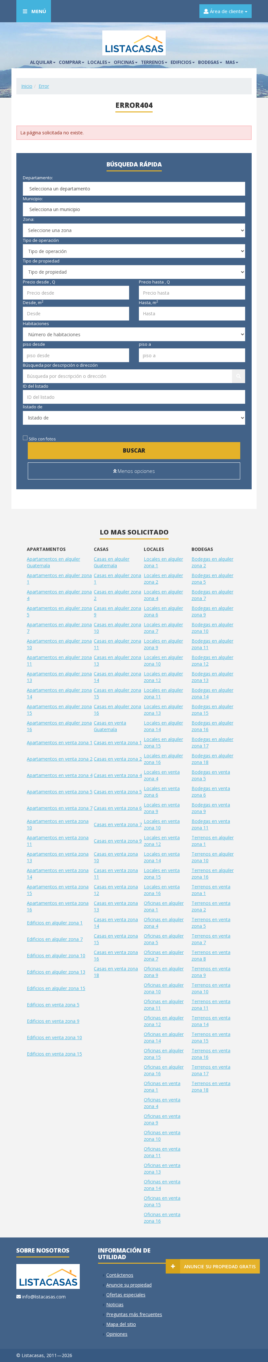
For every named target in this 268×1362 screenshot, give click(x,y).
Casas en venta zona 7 (118, 824)
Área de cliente (227, 11)
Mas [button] (230, 62)
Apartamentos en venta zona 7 (59, 808)
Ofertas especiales (125, 1295)
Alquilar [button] (41, 62)
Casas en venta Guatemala (110, 726)
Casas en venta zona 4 (118, 775)
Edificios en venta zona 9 (53, 1021)
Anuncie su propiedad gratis (220, 1266)
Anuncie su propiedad (129, 1285)
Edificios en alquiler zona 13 (56, 972)
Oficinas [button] (124, 62)
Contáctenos (119, 1275)
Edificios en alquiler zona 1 (55, 923)
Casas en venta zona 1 (118, 742)
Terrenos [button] (152, 62)
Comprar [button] (70, 62)
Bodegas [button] (208, 62)
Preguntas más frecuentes (134, 1314)
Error (44, 86)
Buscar (134, 450)
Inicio (26, 86)
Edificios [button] (181, 62)
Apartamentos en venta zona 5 (59, 791)
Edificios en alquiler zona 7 (55, 939)
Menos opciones (135, 471)
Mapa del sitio (121, 1324)
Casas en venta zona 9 (118, 841)
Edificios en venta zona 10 (54, 1037)
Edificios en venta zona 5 (53, 1005)
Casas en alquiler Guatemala (111, 562)
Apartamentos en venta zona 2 (59, 759)
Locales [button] (97, 62)
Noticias (115, 1304)
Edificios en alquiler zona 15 (56, 988)
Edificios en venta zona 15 (54, 1054)
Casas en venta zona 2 (118, 759)
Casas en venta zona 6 (118, 808)
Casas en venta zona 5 (118, 791)
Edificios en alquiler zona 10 (56, 955)
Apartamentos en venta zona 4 (59, 775)
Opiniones (116, 1334)
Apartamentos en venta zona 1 (59, 742)
